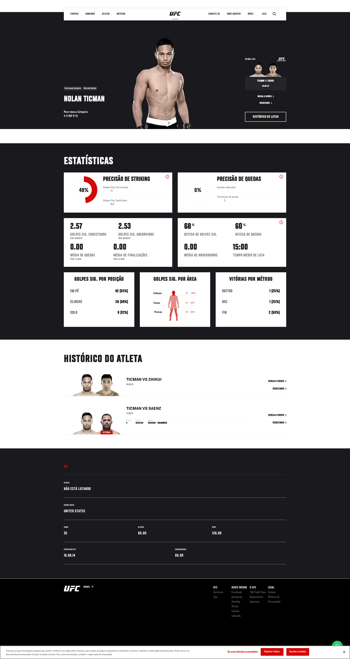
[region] (175, 652)
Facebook (237, 592)
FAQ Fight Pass (258, 592)
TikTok (235, 606)
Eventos (74, 13)
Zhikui (155, 379)
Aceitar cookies (297, 652)
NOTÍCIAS (121, 13)
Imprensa (255, 602)
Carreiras (218, 592)
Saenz (154, 408)
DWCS (250, 13)
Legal (271, 587)
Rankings (90, 13)
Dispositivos (256, 597)
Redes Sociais (239, 587)
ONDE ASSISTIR (234, 13)
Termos (272, 592)
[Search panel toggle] (274, 14)
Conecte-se (214, 13)
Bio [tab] (66, 466)
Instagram (237, 597)
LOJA (264, 13)
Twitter (236, 611)
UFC (215, 587)
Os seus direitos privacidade (243, 652)
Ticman (133, 379)
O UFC (253, 587)
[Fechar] (344, 652)
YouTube (236, 602)
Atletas (106, 13)
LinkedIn (236, 616)
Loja (215, 597)
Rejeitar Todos (272, 652)
